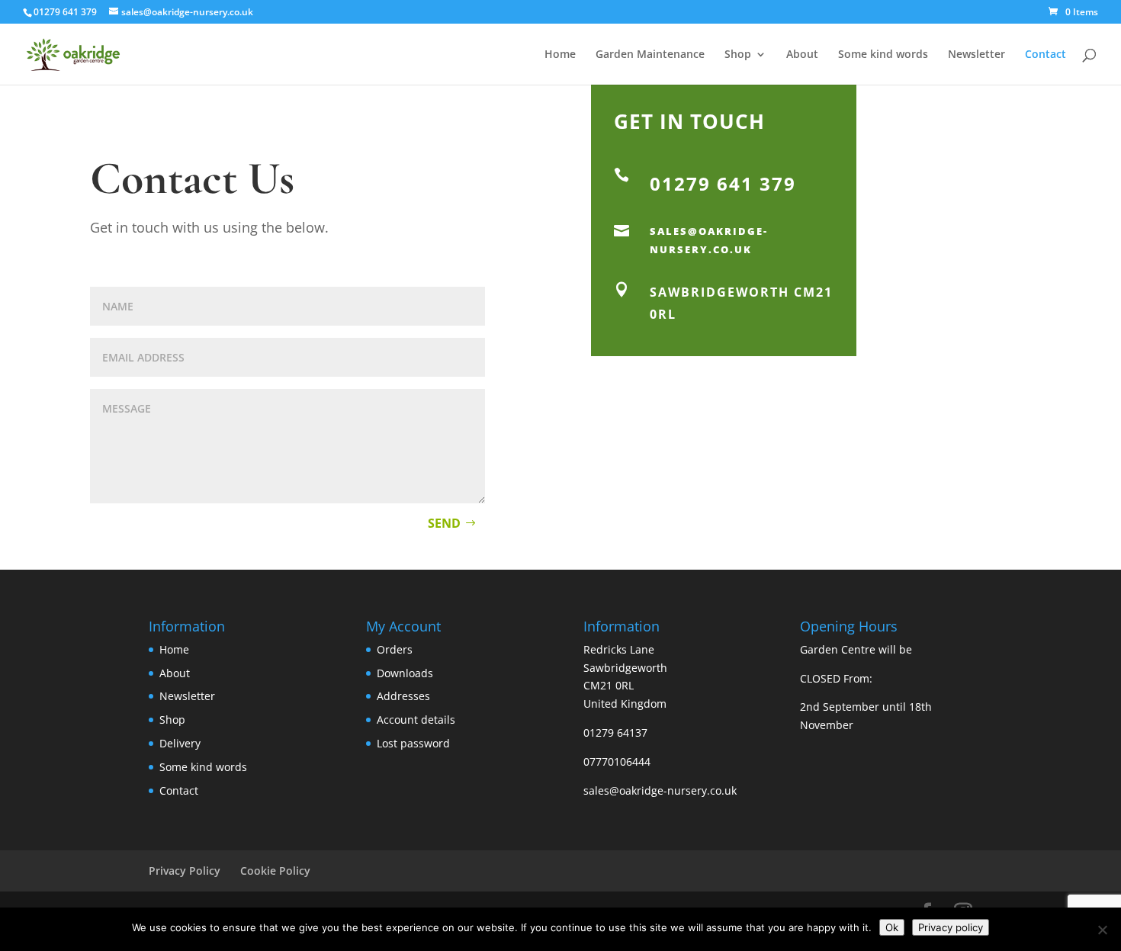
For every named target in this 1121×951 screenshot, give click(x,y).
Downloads (405, 673)
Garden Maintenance (650, 55)
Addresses (403, 696)
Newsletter (976, 55)
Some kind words (883, 55)
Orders (395, 649)
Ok (891, 927)
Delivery (180, 743)
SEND (444, 523)
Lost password (413, 743)
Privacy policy (950, 927)
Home (560, 55)
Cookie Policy (275, 870)
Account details (416, 719)
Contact (1045, 55)
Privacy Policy (184, 870)
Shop (737, 55)
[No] (1102, 929)
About (802, 55)
